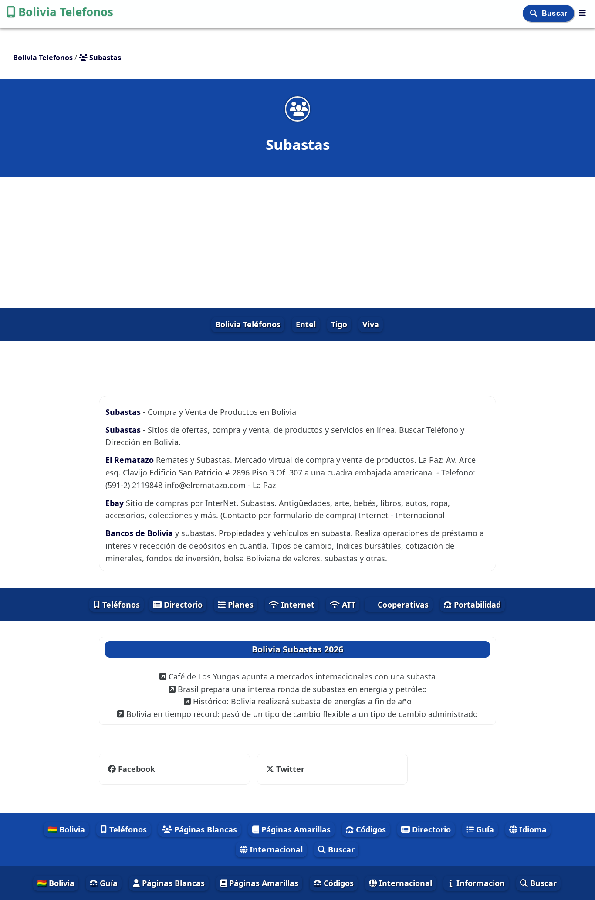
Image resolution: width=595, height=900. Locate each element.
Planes (240, 604)
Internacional (275, 849)
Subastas (124, 412)
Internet (296, 604)
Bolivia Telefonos (65, 12)
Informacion (479, 883)
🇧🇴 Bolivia (66, 829)
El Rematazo (130, 460)
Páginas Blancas (204, 829)
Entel (306, 324)
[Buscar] (534, 13)
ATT (347, 604)
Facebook (136, 769)
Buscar (555, 13)
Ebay (115, 503)
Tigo (339, 324)
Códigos (370, 829)
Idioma (532, 829)
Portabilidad (476, 604)
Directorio (182, 604)
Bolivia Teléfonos (248, 324)
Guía (484, 829)
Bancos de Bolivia (140, 533)
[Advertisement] (297, 242)
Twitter (289, 769)
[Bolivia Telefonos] (582, 12)
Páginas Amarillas (295, 829)
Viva (370, 324)
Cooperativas (402, 604)
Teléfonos (120, 604)
